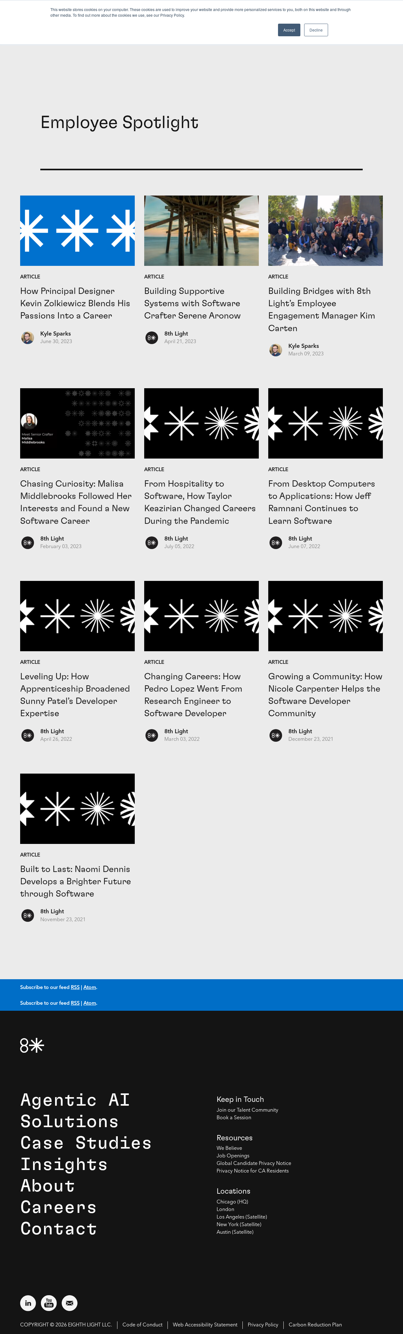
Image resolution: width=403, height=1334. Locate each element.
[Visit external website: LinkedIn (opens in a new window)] (28, 1303)
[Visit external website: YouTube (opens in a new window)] (49, 1303)
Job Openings (233, 1156)
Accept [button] (289, 29)
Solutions (69, 1122)
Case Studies (86, 1143)
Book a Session (234, 1117)
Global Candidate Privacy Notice (254, 1163)
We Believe (229, 1148)
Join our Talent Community (247, 1110)
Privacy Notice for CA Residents (253, 1171)
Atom (89, 987)
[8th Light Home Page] (32, 1045)
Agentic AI (75, 1100)
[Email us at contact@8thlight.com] (69, 1303)
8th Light (176, 334)
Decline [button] (316, 29)
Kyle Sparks (55, 334)
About (47, 1186)
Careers (58, 1207)
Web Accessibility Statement (205, 1325)
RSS (75, 987)
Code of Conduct (142, 1325)
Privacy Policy (263, 1325)
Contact (58, 1229)
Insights (64, 1164)
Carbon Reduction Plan (315, 1325)
